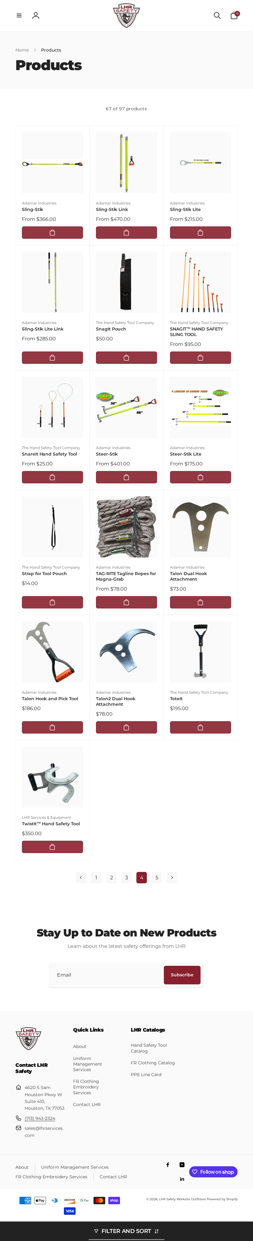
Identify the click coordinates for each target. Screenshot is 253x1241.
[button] (19, 15)
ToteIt (176, 698)
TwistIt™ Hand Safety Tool (51, 824)
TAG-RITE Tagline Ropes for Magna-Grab (126, 576)
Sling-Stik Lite (185, 209)
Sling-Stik (32, 209)
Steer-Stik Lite (185, 454)
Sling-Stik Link (112, 209)
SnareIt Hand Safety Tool (49, 454)
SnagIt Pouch (111, 329)
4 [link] (141, 878)
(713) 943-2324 (40, 1118)
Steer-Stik (107, 454)
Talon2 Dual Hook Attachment (115, 701)
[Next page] (172, 877)
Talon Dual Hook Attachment (188, 576)
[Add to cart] (52, 232)
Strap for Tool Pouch (44, 573)
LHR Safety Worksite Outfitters (182, 1199)
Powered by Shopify (222, 1199)
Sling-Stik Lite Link (43, 329)
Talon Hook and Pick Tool (50, 698)
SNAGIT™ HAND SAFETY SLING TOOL (196, 331)
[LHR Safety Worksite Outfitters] (28, 1049)
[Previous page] (81, 877)
